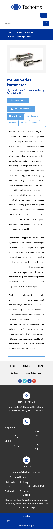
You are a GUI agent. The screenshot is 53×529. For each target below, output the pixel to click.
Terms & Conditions (33, 373)
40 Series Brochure (22, 109)
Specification (32, 116)
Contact (14, 373)
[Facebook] (20, 381)
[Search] (46, 23)
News (40, 366)
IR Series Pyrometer (24, 32)
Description (16, 116)
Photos (24, 123)
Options (12, 123)
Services (26, 366)
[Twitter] (25, 381)
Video (34, 123)
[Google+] (34, 381)
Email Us (26, 466)
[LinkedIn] (29, 381)
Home (9, 32)
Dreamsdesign (26, 526)
